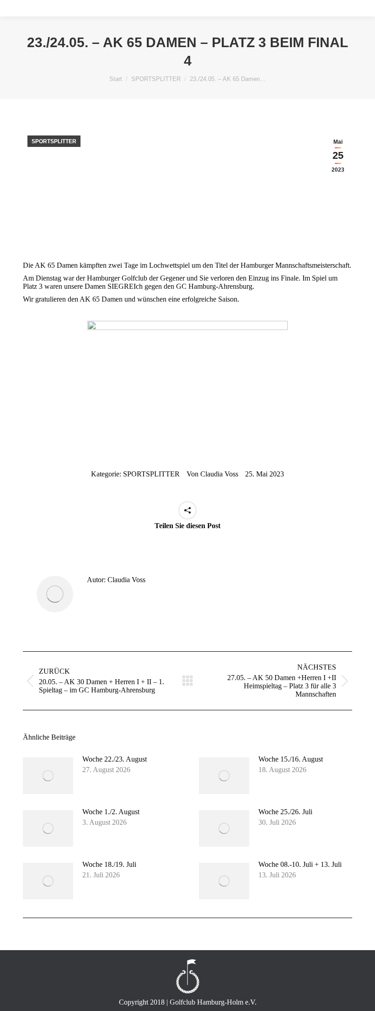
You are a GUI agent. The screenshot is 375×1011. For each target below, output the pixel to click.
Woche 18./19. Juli (109, 864)
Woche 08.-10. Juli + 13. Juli (300, 864)
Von (212, 474)
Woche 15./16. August (290, 759)
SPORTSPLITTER (54, 141)
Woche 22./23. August (114, 759)
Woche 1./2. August (110, 812)
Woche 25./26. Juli (285, 812)
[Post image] (48, 775)
